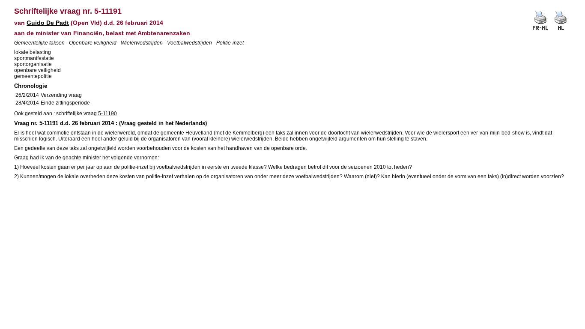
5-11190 (107, 114)
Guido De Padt (48, 22)
